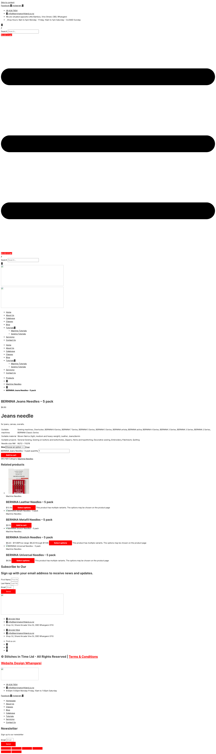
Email (3, 587)
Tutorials (10, 328)
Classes (9, 321)
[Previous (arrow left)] (6, 751)
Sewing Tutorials (18, 334)
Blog (8, 324)
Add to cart (11, 455)
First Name (6, 579)
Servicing (10, 337)
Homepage (11, 701)
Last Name (6, 583)
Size (3, 447)
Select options (24, 507)
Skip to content (7, 2)
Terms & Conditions (83, 656)
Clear (27, 447)
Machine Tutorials (19, 331)
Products (10, 378)
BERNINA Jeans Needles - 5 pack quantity (19, 451)
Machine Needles (13, 384)
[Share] (27, 748)
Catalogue (10, 318)
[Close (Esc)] (37, 748)
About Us (10, 315)
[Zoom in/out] (6, 748)
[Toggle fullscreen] (17, 748)
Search (4, 31)
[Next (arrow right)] (17, 751)
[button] (108, 28)
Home (8, 312)
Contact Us (11, 340)
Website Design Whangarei (21, 663)
